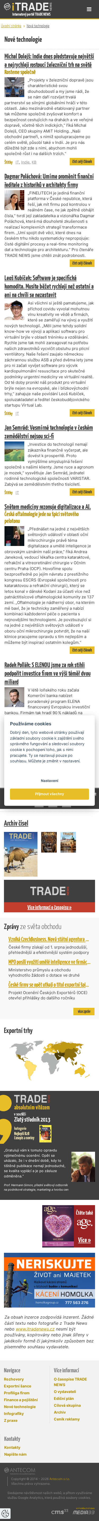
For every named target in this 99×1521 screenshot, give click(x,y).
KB (34, 162)
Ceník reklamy (67, 1419)
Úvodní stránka (11, 25)
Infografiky (14, 1413)
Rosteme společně (49, 64)
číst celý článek (82, 161)
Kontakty (12, 1447)
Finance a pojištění (21, 1399)
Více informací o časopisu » (49, 907)
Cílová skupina (67, 1405)
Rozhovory (14, 1379)
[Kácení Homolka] (49, 1280)
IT (17, 162)
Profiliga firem (17, 1393)
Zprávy (33, 926)
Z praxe (10, 1420)
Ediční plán (64, 1398)
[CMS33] (59, 1511)
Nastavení (49, 780)
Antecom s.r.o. (59, 1479)
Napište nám (15, 1454)
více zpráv (84, 1011)
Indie (25, 162)
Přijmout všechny (49, 794)
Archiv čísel (16, 823)
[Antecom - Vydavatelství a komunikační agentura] (19, 1471)
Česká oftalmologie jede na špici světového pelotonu (47, 513)
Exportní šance (17, 1386)
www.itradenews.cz (35, 1329)
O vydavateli (65, 1391)
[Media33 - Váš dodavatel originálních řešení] (83, 1512)
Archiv (60, 1412)
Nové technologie (38, 25)
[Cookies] (5, 1513)
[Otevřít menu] (89, 9)
